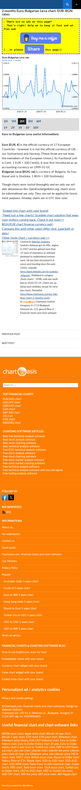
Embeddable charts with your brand (23, 659)
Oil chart (8, 416)
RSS (8, 512)
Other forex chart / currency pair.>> (26, 237)
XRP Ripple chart (67, 774)
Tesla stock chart (33, 767)
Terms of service (11, 635)
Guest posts (9, 547)
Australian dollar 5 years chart (21, 581)
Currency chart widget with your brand (24, 666)
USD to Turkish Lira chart (58, 771)
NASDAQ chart (12, 423)
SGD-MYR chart (18, 764)
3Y (20, 127)
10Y (35, 127)
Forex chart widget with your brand (22, 672)
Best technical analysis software (21, 446)
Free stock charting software (19, 456)
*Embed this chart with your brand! (25, 210)
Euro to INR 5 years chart (19, 595)
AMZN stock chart (12, 734)
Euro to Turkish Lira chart (40, 747)
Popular (6, 574)
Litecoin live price (59, 750)
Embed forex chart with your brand (22, 679)
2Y (13, 127)
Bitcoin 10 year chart (58, 734)
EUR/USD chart (12, 399)
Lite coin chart (22, 750)
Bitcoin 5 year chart (13, 737)
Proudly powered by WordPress (17, 785)
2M (22, 121)
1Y (5, 127)
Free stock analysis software (19, 453)
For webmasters (11, 534)
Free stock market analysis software (23, 460)
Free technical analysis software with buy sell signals (33, 470)
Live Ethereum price (36, 754)
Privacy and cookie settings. (18, 698)
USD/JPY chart (11, 402)
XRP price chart (47, 774)
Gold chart (9, 409)
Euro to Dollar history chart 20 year (38, 744)
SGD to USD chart (53, 761)
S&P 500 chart (11, 412)
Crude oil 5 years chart (17, 588)
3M (30, 121)
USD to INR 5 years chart (19, 629)
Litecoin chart (39, 750)
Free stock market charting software (24, 463)
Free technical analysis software (21, 467)
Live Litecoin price (59, 754)
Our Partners (9, 561)
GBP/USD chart (12, 406)
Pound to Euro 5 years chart (20, 608)
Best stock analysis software (19, 439)
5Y (27, 127)
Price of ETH (18, 761)
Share (34, 48)
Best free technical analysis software (24, 436)
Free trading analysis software (20, 473)
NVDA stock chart (42, 757)
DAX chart (9, 419)
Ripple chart (34, 761)
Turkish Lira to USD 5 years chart (23, 615)
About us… (8, 527)
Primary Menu (76, 4)
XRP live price (29, 774)
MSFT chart (23, 757)
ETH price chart (48, 737)
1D (6, 121)
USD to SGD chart (31, 771)
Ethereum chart (68, 737)
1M (13, 121)
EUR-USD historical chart (44, 740)
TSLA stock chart (54, 767)
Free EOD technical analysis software (24, 450)
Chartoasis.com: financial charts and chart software (31, 554)
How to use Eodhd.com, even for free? (24, 652)
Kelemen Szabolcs (41, 242)
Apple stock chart (35, 734)
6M (38, 121)
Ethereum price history (15, 740)
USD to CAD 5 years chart (19, 622)
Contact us (8, 541)
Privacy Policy (10, 568)
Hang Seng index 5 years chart (21, 602)
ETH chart (32, 737)
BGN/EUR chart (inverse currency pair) (27, 224)
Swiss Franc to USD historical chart (50, 764)
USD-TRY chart (11, 774)
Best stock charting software (19, 443)
